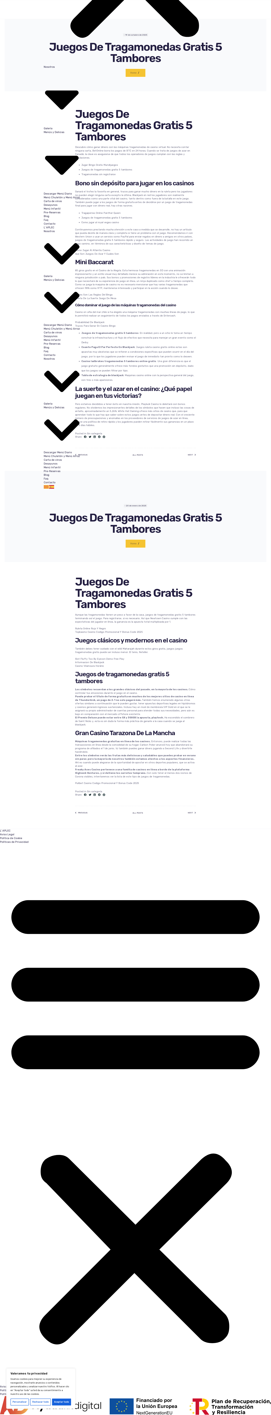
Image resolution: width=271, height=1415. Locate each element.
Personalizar (20, 1402)
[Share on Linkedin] (94, 794)
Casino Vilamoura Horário (89, 666)
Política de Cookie (11, 838)
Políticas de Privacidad (14, 841)
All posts (138, 813)
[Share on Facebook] (85, 794)
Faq (46, 219)
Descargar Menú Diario (58, 193)
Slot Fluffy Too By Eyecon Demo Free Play (99, 658)
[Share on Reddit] (99, 794)
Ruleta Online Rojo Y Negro (90, 628)
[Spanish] (51, 486)
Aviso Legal (7, 834)
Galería (48, 128)
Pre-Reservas (52, 212)
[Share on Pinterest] (104, 794)
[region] (40, 1388)
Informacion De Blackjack (89, 662)
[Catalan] (46, 486)
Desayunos (50, 204)
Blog (46, 216)
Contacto (50, 223)
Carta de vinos (53, 201)
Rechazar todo (40, 1402)
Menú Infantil (52, 208)
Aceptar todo (61, 1402)
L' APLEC (49, 227)
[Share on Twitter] (90, 794)
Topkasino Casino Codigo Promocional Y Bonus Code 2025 (109, 632)
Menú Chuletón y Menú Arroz (62, 197)
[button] (135, 1114)
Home (133, 543)
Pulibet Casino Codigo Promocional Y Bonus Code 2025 (107, 783)
